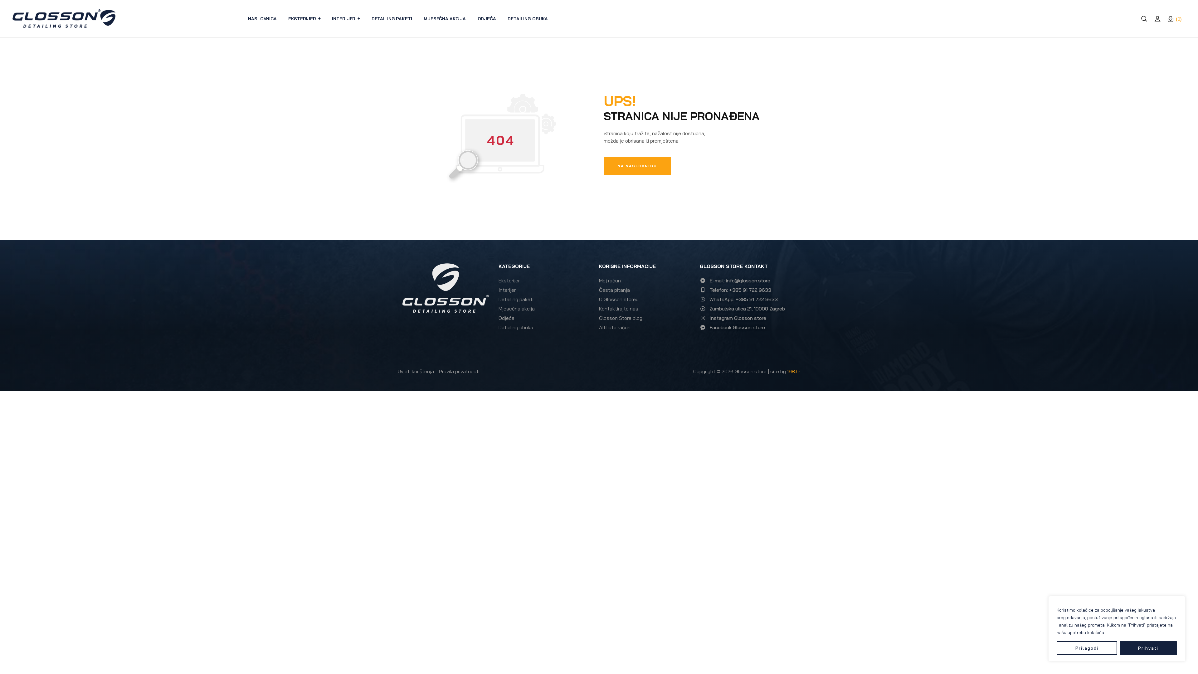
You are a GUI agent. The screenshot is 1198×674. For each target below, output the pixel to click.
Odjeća (506, 318)
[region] (1117, 629)
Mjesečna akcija (517, 308)
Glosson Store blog (620, 318)
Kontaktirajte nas (618, 308)
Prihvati (1148, 648)
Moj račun (610, 280)
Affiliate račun (615, 327)
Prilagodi (1086, 648)
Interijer (507, 290)
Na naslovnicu (637, 166)
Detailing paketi (516, 299)
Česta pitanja (614, 290)
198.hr (793, 371)
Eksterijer (509, 280)
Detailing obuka (516, 327)
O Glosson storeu (619, 299)
